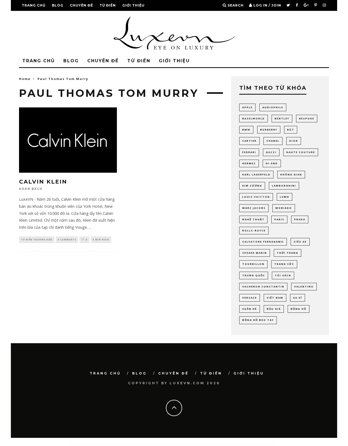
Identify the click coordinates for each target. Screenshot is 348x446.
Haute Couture (300, 152)
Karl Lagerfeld (256, 174)
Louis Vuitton (256, 197)
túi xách (283, 275)
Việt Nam (275, 297)
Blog (57, 5)
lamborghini (284, 185)
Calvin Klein (43, 181)
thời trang (287, 253)
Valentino (304, 286)
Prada (299, 219)
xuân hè (249, 309)
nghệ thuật (253, 219)
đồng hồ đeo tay (258, 320)
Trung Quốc (253, 275)
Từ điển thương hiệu (36, 239)
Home (24, 79)
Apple (247, 107)
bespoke (306, 118)
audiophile (272, 107)
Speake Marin (254, 253)
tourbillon (253, 264)
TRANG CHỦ (33, 5)
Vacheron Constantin (263, 286)
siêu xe (300, 241)
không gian (291, 174)
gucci (271, 152)
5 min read (101, 239)
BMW (246, 129)
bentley (282, 118)
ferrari (249, 152)
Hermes (249, 163)
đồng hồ (298, 309)
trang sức (284, 264)
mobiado (283, 208)
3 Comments (67, 239)
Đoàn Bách (30, 189)
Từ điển (108, 5)
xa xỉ (297, 297)
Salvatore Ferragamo (263, 241)
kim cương (252, 185)
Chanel (272, 141)
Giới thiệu (133, 5)
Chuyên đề (81, 5)
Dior (293, 141)
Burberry (268, 129)
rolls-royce (254, 230)
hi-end (272, 163)
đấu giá (274, 309)
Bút (290, 129)
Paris (279, 219)
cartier (249, 141)
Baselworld (253, 118)
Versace (249, 297)
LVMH (284, 197)
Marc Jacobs (254, 208)
